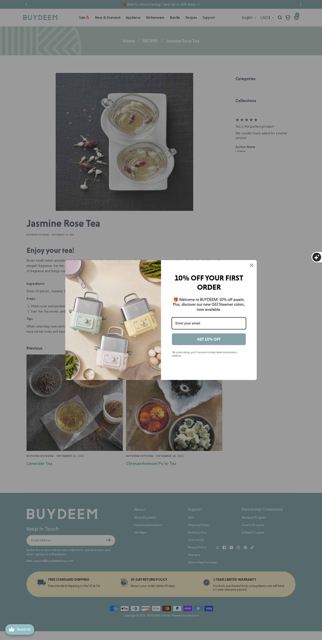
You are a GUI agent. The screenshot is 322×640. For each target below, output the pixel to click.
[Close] (251, 265)
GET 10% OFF (209, 339)
